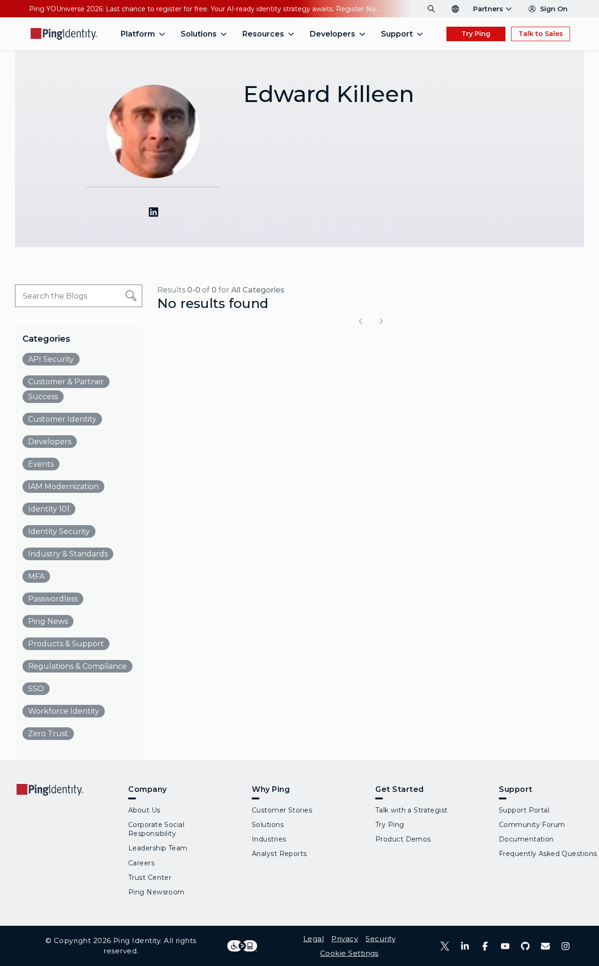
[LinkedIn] (464, 946)
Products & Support (66, 643)
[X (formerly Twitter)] (444, 946)
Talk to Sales (541, 33)
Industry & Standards (68, 553)
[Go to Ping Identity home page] (64, 34)
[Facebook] (485, 946)
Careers (141, 863)
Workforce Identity (63, 711)
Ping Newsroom (156, 892)
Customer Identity (62, 419)
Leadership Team (158, 848)
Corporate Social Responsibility (156, 829)
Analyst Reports (279, 853)
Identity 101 (49, 509)
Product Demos (403, 839)
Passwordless (53, 598)
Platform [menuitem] (138, 33)
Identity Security (59, 531)
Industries (269, 839)
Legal (313, 938)
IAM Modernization (63, 486)
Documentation (526, 839)
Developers (49, 441)
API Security (51, 359)
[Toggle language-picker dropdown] (455, 8)
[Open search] (431, 9)
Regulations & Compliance (77, 666)
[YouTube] (505, 946)
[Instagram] (565, 946)
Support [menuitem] (397, 33)
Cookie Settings (349, 953)
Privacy (344, 938)
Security (380, 938)
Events (41, 464)
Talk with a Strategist (411, 810)
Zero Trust (48, 733)
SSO (36, 688)
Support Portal (524, 810)
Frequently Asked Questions (548, 853)
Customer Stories (282, 810)
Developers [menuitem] (332, 33)
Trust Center (149, 877)
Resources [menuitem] (263, 33)
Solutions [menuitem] (199, 33)
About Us (144, 810)
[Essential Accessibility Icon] (242, 945)
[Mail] (545, 946)
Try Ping (475, 33)
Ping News (48, 621)
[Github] (525, 946)
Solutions (268, 824)
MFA (36, 576)
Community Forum (532, 824)
